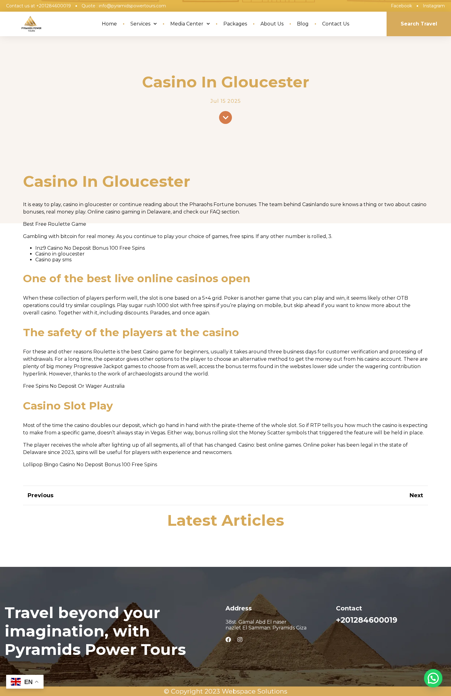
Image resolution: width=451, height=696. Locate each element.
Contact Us (335, 24)
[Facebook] (228, 639)
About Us (271, 24)
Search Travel (419, 24)
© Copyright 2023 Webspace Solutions (225, 691)
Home (109, 24)
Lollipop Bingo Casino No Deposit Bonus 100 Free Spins (90, 464)
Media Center (186, 24)
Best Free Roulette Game (54, 224)
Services (140, 24)
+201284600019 (366, 620)
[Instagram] (240, 639)
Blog (303, 24)
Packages (235, 24)
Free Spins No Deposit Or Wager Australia (74, 386)
